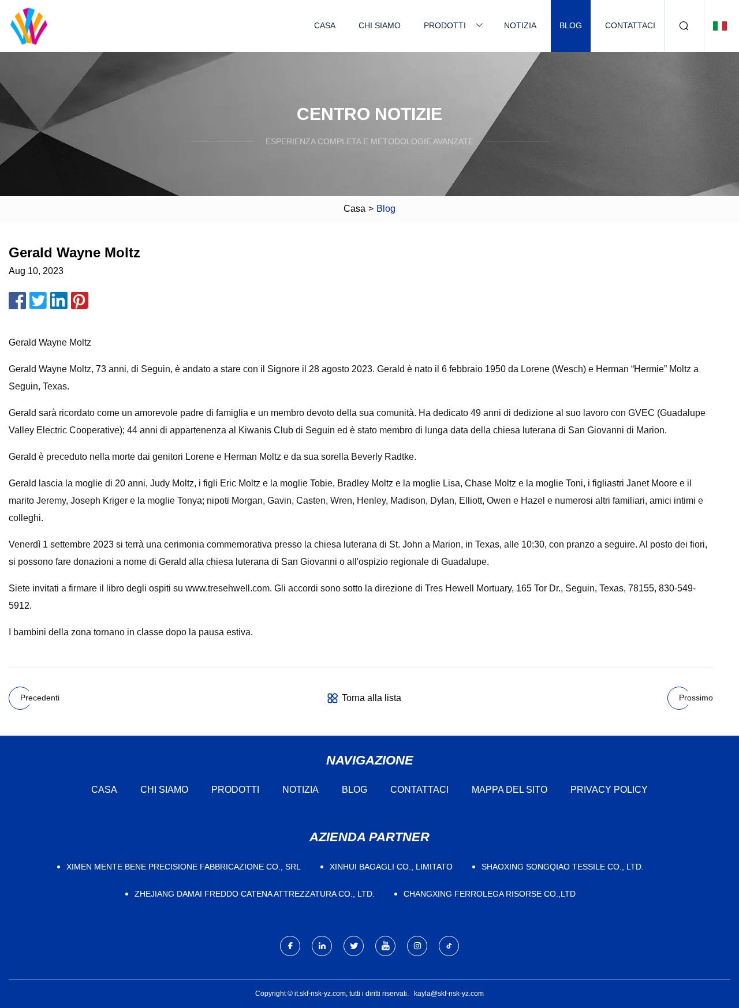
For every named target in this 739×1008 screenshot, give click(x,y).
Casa (324, 25)
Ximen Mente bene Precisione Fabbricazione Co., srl (183, 866)
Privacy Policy (609, 790)
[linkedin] (322, 946)
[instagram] (417, 946)
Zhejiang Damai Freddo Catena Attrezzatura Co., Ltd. (255, 893)
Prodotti (445, 25)
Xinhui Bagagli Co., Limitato (391, 866)
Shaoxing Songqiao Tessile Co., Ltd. (563, 866)
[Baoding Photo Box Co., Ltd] (29, 26)
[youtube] (385, 946)
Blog (570, 25)
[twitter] (354, 946)
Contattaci (630, 25)
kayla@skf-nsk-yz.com (449, 994)
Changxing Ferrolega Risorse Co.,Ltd (490, 893)
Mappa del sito (509, 790)
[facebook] (290, 946)
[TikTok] (449, 946)
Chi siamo (380, 25)
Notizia (520, 25)
